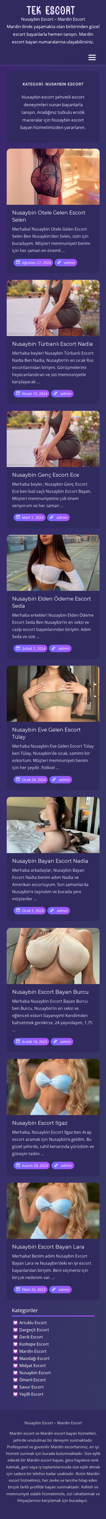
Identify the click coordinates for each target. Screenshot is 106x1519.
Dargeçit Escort (34, 1330)
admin (69, 262)
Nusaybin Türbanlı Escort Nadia (52, 344)
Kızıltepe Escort (34, 1344)
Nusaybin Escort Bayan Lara (48, 1247)
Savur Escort (31, 1387)
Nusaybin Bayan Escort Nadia (50, 861)
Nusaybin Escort (35, 1373)
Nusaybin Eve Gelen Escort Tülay (46, 733)
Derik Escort (31, 1337)
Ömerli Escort (32, 1380)
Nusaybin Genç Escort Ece (45, 475)
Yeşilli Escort (31, 1394)
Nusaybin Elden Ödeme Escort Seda (51, 602)
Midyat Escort (32, 1365)
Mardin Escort (33, 1351)
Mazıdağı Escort (34, 1358)
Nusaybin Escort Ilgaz (39, 1123)
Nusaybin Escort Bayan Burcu (50, 992)
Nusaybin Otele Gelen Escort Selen (48, 216)
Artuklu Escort (33, 1322)
